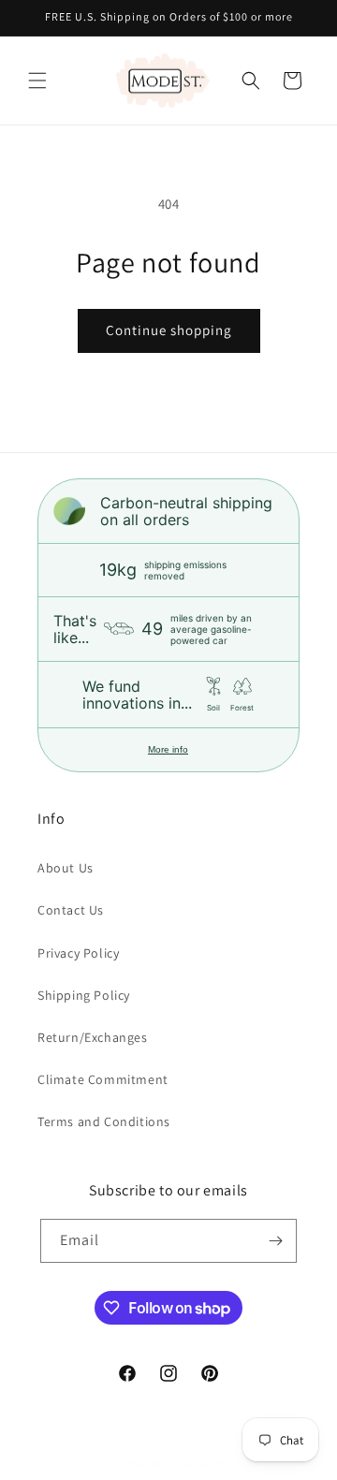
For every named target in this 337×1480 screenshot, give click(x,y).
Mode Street (182, 1464)
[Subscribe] (275, 1241)
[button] (37, 80)
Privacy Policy (78, 953)
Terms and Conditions (103, 1121)
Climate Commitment (102, 1079)
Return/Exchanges (92, 1037)
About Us (65, 867)
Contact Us (70, 909)
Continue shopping (169, 330)
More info (168, 749)
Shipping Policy (83, 995)
